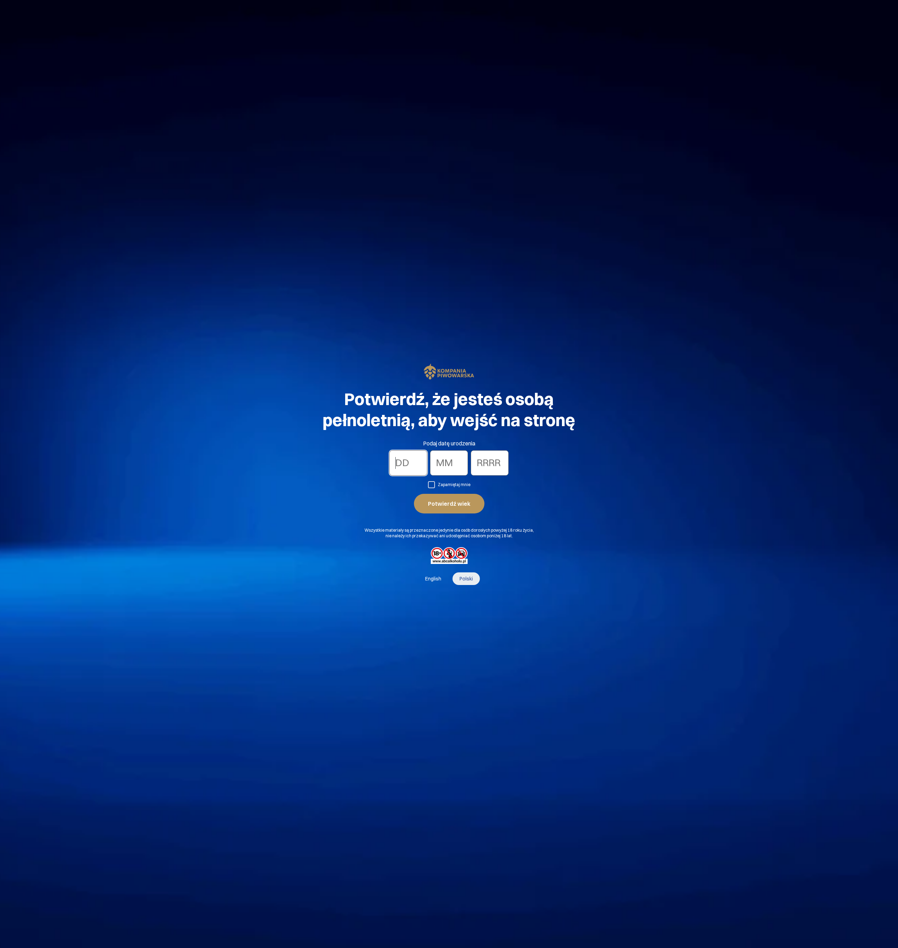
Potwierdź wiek (449, 503)
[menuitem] (433, 578)
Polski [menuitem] (466, 579)
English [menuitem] (433, 579)
